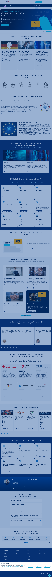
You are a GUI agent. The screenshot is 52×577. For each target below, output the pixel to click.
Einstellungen (22, 565)
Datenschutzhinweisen (17, 566)
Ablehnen (38, 566)
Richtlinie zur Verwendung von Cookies (7, 566)
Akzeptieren (30, 566)
